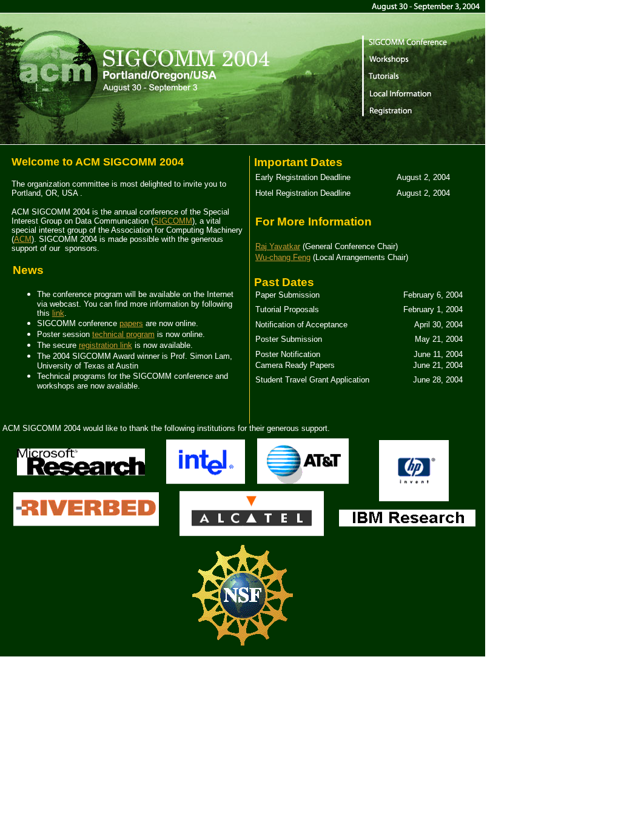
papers (131, 323)
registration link (105, 345)
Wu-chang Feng (282, 257)
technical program (123, 334)
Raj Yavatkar (277, 246)
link (58, 313)
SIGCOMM (172, 220)
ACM (23, 239)
